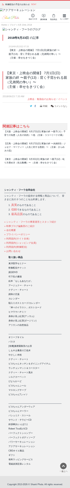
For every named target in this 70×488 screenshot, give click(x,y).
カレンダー (14, 298)
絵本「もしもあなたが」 (20, 281)
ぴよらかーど (15, 381)
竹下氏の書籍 (15, 276)
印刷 (45, 106)
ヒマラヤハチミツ (17, 312)
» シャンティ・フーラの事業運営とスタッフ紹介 (30, 221)
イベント (62, 99)
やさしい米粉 (15, 355)
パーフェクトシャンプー (20, 433)
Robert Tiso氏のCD (17, 428)
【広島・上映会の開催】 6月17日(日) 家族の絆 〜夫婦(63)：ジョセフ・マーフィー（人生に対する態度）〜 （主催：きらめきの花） (35, 147)
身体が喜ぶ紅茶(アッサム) (21, 316)
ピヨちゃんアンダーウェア (21, 406)
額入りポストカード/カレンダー (24, 303)
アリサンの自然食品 (18, 325)
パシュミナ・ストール (19, 415)
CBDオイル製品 (16, 450)
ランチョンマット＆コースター (23, 368)
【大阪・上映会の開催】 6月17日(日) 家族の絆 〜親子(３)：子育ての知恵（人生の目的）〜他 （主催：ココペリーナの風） (35, 133)
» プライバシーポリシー (17, 234)
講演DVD (13, 272)
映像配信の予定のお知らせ (17, 4)
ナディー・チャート (18, 290)
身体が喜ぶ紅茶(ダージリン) (22, 320)
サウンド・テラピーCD (19, 420)
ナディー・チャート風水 (20, 372)
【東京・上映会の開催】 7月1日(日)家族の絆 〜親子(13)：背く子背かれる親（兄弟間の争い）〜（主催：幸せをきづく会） (35, 54)
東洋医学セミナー (17, 263)
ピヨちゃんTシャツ (18, 394)
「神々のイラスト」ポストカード (25, 307)
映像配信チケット (17, 268)
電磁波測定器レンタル (19, 464)
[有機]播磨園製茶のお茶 (20, 346)
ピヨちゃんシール (17, 385)
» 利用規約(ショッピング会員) (20, 242)
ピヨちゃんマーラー (18, 411)
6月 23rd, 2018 (25, 25)
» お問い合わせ (12, 251)
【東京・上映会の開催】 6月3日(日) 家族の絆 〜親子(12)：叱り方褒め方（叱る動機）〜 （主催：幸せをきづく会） (34, 161)
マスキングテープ (17, 390)
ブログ (13, 25)
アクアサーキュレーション (21, 446)
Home (4, 25)
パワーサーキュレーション (21, 442)
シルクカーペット (17, 377)
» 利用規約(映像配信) (15, 247)
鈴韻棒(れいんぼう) (18, 424)
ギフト (11, 455)
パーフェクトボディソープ (21, 437)
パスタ (11, 341)
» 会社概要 (10, 230)
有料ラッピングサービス (20, 459)
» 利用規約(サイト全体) (16, 238)
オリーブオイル (16, 337)
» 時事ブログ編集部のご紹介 (19, 226)
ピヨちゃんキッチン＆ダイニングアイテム (29, 363)
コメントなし (60, 106)
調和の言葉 (14, 294)
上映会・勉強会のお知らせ (41, 99)
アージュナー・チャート (20, 285)
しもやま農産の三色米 (19, 350)
